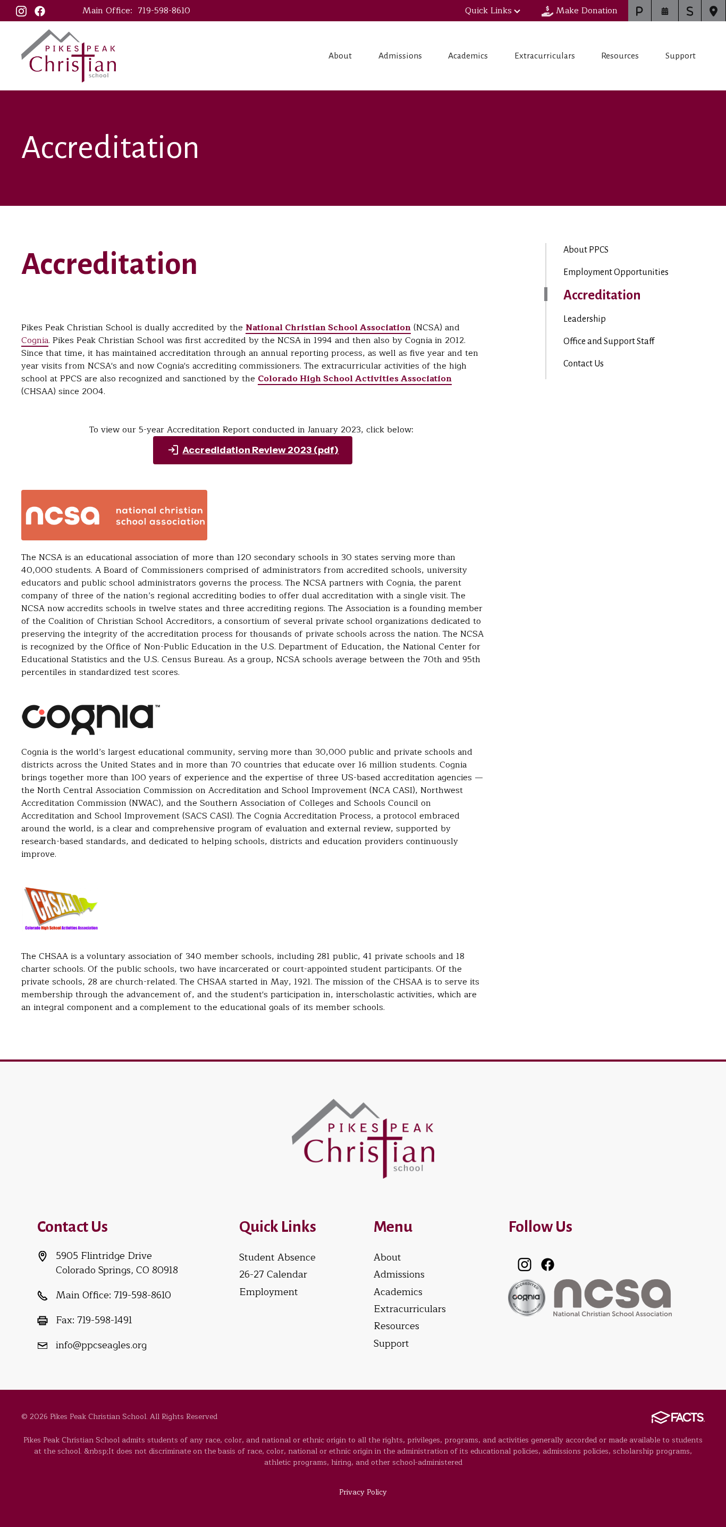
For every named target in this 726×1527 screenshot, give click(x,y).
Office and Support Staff (608, 341)
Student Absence (277, 1257)
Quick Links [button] (488, 10)
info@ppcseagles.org (101, 1345)
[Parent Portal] (639, 10)
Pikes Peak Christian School (68, 55)
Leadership (584, 319)
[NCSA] (612, 1297)
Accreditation (602, 295)
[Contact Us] (713, 10)
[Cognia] (526, 1297)
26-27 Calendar (273, 1274)
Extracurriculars (544, 56)
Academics (468, 56)
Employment (268, 1292)
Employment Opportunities (616, 272)
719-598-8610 (164, 10)
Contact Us (583, 364)
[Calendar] (665, 10)
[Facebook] (40, 11)
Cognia (34, 340)
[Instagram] (21, 11)
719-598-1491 (104, 1320)
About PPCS (586, 250)
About (340, 56)
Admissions (400, 56)
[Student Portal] (690, 10)
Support (680, 56)
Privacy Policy (363, 1492)
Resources (620, 56)
